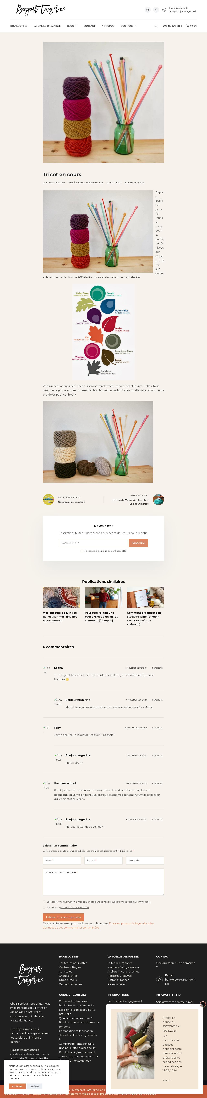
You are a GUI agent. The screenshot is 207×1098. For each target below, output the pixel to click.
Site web (133, 860)
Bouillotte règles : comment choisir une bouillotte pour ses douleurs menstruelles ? (78, 1056)
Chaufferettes (68, 975)
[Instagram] (148, 10)
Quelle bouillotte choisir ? (76, 1018)
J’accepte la (105, 551)
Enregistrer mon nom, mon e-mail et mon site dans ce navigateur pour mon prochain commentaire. (99, 901)
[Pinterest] (156, 10)
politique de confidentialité (112, 551)
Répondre (157, 668)
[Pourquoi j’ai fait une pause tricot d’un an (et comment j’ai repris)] (103, 597)
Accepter (17, 1086)
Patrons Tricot (117, 984)
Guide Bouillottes (70, 984)
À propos (108, 25)
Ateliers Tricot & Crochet (123, 971)
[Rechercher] (156, 26)
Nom (49, 860)
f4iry (57, 727)
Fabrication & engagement (125, 1001)
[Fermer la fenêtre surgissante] (203, 1004)
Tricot (117, 182)
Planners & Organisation (123, 967)
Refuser (35, 1086)
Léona (58, 667)
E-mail (91, 860)
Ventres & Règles (70, 967)
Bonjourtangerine (77, 699)
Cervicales (65, 971)
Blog (70, 25)
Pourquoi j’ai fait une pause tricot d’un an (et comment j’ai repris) (101, 616)
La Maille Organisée (47, 25)
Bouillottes (18, 25)
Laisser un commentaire (63, 917)
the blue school (65, 783)
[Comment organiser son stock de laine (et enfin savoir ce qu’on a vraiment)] (145, 597)
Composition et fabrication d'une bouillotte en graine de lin (78, 1035)
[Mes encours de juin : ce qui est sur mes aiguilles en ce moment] (61, 597)
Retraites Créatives (119, 975)
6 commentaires (134, 182)
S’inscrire (138, 543)
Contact (89, 25)
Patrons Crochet (118, 980)
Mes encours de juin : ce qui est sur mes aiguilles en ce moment (60, 616)
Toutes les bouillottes (73, 963)
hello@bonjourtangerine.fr (183, 11)
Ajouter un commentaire (61, 872)
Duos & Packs (67, 980)
